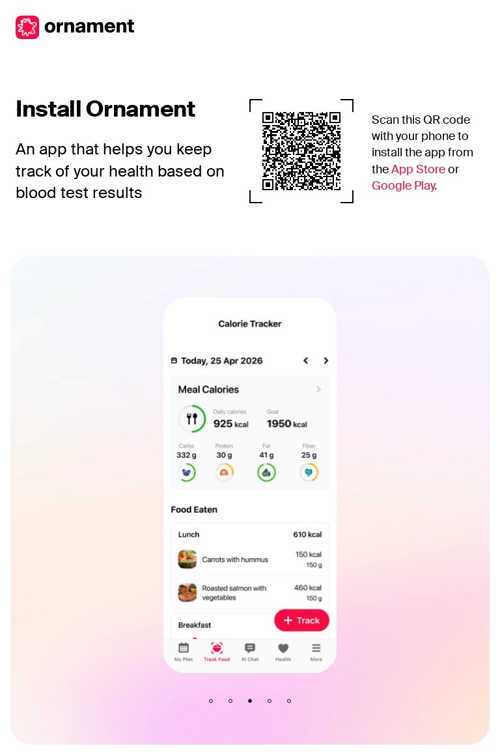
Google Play (403, 185)
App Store (418, 169)
